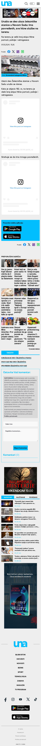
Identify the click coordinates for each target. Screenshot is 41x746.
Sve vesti (20, 659)
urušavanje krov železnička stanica (16, 358)
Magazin (20, 685)
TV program (20, 689)
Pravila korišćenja (20, 736)
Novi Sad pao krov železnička (14, 362)
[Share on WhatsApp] (22, 51)
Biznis (20, 667)
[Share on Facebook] (8, 51)
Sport (20, 672)
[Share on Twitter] (13, 51)
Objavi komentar (20, 448)
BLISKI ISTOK (20, 654)
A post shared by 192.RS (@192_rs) (20, 150)
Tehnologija (20, 676)
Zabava (20, 681)
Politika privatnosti (20, 739)
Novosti (20, 663)
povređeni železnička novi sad (14, 366)
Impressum (20, 732)
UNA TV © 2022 (20, 744)
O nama (20, 729)
